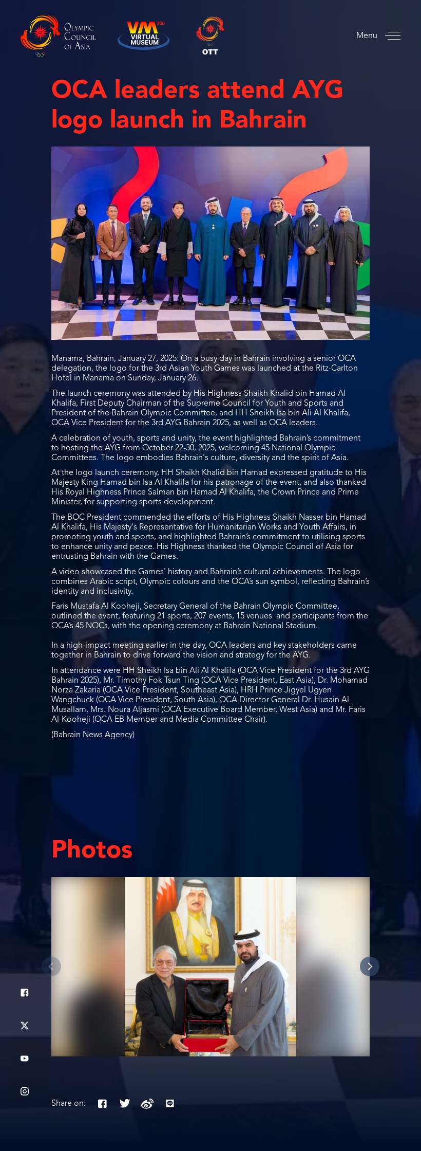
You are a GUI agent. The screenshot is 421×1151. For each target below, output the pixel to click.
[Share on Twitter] (125, 1104)
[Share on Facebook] (102, 1104)
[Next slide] (369, 966)
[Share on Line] (170, 1104)
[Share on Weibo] (147, 1104)
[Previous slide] (51, 966)
